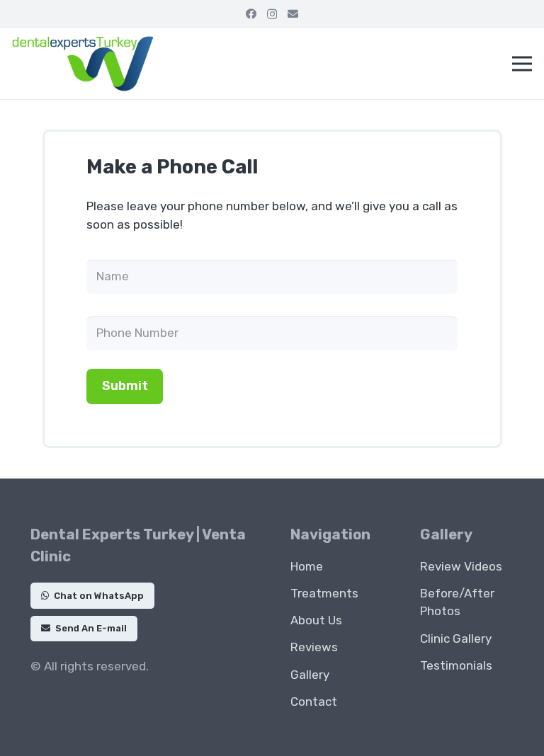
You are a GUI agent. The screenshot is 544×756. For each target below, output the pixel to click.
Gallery (309, 675)
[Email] (293, 13)
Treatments (324, 593)
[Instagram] (272, 14)
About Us (316, 620)
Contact (313, 701)
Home (306, 566)
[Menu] (521, 63)
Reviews (314, 647)
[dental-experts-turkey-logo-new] (83, 63)
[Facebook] (251, 13)
